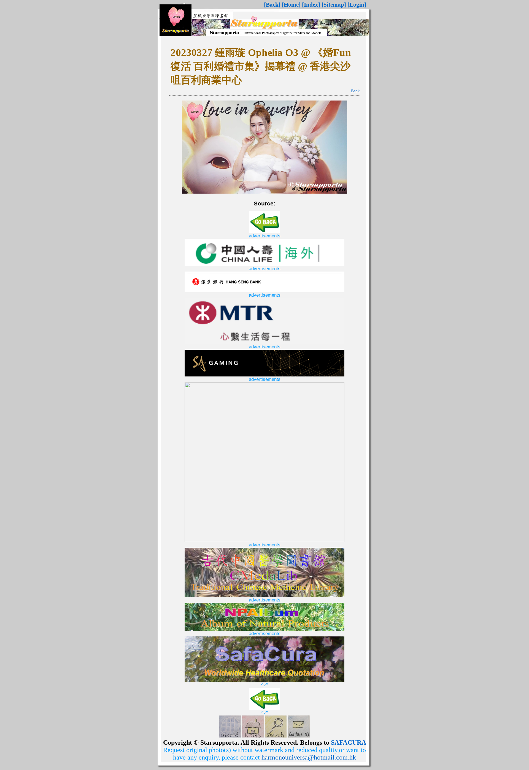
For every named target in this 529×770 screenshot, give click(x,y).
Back (355, 91)
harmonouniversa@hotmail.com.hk (308, 757)
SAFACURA (348, 742)
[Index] (311, 4)
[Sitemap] (334, 4)
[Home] (291, 4)
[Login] (356, 4)
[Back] (272, 4)
